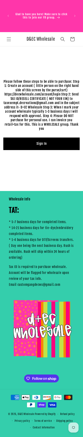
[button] (9, 39)
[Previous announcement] (8, 16)
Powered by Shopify (45, 414)
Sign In (42, 143)
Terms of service (43, 420)
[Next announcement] (75, 16)
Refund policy (67, 414)
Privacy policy (22, 420)
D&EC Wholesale (26, 414)
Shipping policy (64, 420)
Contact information (43, 427)
